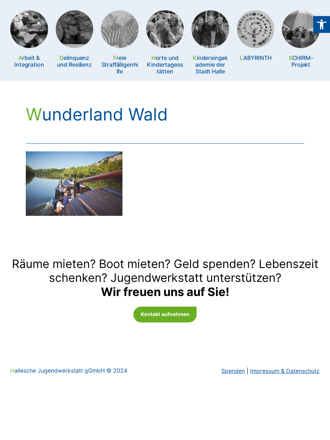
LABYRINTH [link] (256, 57)
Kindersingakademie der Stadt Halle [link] (210, 64)
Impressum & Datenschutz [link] (285, 371)
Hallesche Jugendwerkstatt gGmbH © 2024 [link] (68, 370)
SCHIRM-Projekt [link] (301, 61)
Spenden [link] (233, 371)
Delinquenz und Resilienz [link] (74, 61)
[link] (321, 24)
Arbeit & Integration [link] (29, 61)
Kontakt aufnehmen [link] (165, 314)
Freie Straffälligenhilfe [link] (120, 64)
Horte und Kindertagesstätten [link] (165, 64)
